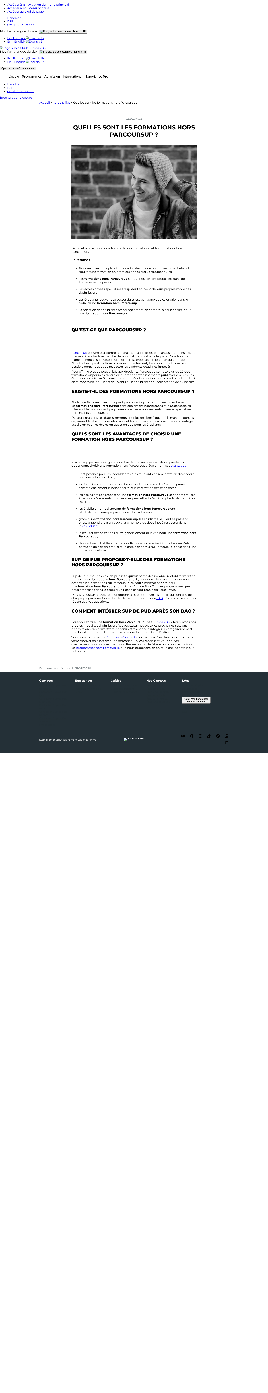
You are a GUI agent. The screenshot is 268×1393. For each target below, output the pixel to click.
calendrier (89, 526)
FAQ (159, 598)
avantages (178, 465)
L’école (14, 76)
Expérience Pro (96, 76)
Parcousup (79, 352)
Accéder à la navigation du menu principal (38, 4)
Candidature (23, 97)
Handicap (14, 18)
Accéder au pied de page (25, 11)
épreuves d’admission (123, 637)
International (72, 76)
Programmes (32, 76)
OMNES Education (20, 25)
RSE (10, 21)
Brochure (7, 97)
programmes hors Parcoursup (98, 648)
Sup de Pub (162, 622)
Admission (52, 76)
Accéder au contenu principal (28, 8)
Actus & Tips (61, 102)
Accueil (44, 102)
